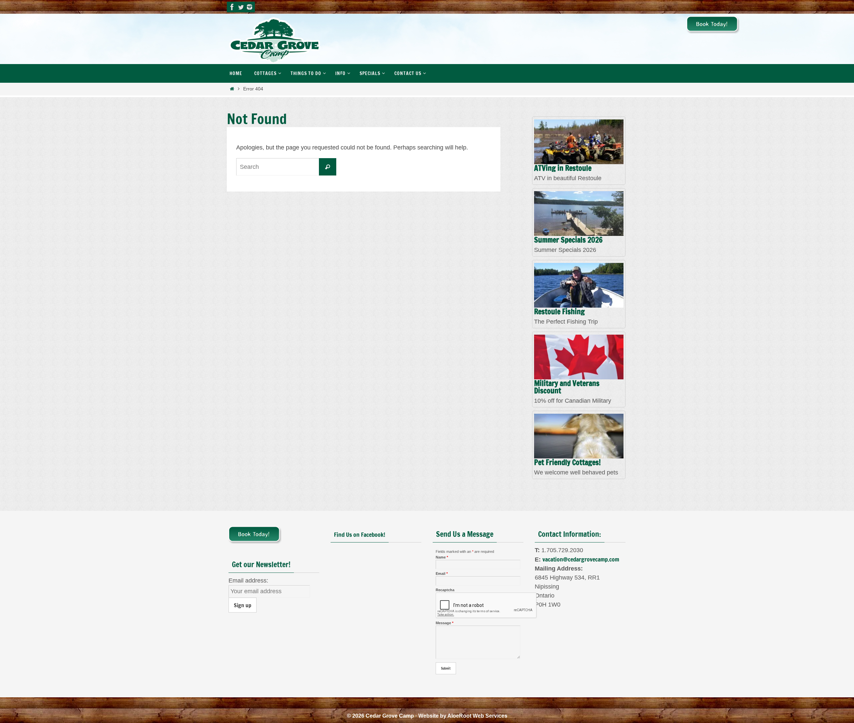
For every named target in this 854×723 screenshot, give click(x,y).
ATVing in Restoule (562, 168)
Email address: (248, 580)
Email (442, 574)
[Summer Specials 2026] (578, 213)
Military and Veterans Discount (566, 387)
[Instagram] (249, 7)
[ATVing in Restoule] (578, 141)
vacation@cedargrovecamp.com (580, 559)
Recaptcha (445, 590)
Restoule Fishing (559, 312)
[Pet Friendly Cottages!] (578, 436)
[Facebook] (232, 7)
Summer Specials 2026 (568, 240)
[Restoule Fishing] (578, 285)
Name (442, 557)
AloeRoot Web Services (477, 716)
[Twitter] (241, 7)
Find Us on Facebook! (359, 534)
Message (444, 623)
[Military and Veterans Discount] (578, 357)
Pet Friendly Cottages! (567, 462)
